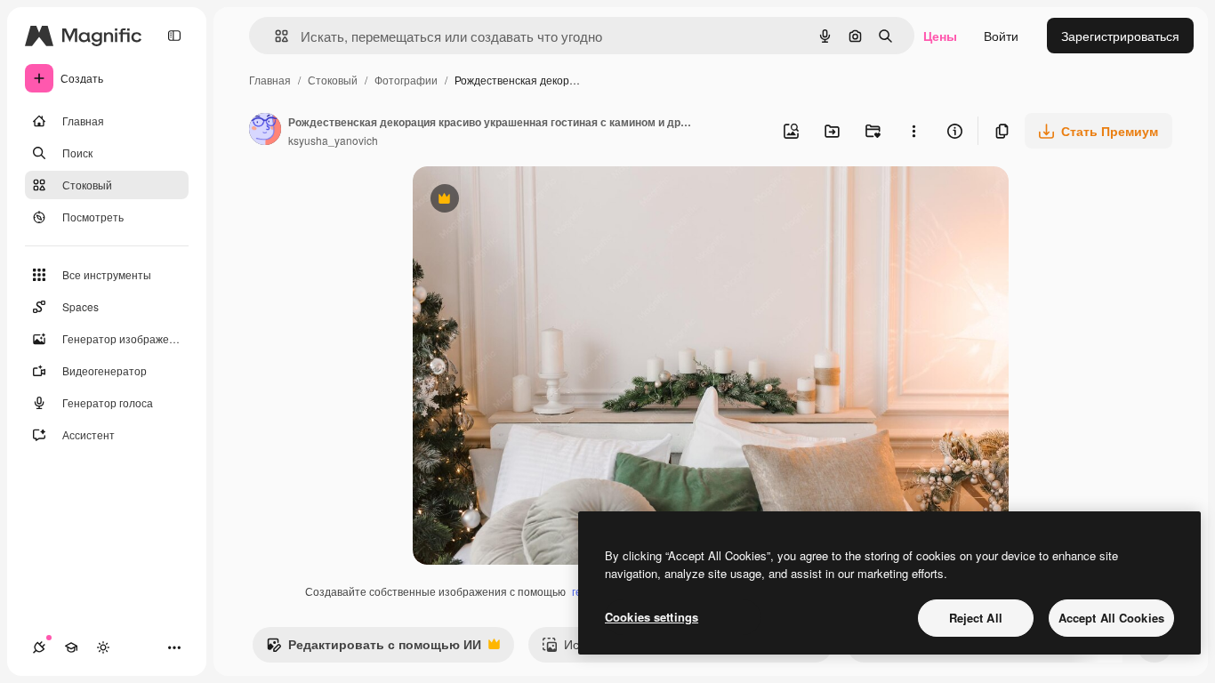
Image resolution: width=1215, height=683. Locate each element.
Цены (940, 35)
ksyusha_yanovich (333, 140)
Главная (270, 79)
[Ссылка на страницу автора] (265, 131)
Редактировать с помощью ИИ (373, 648)
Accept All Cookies (1111, 617)
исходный (532, 200)
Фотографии (406, 79)
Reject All (975, 617)
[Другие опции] (913, 131)
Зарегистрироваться (1120, 35)
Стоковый (333, 79)
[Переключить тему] (103, 647)
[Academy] (71, 647)
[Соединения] (39, 647)
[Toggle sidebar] (174, 35)
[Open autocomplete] (274, 36)
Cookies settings (651, 616)
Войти (1001, 35)
